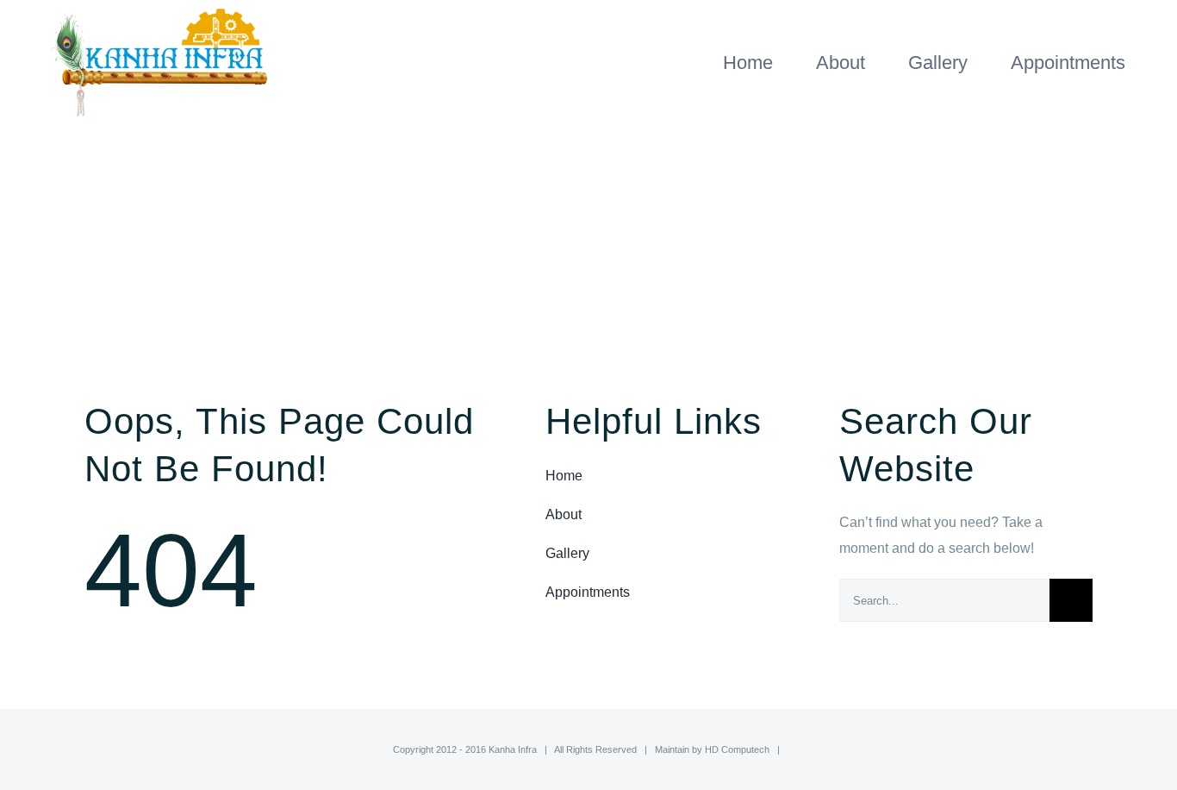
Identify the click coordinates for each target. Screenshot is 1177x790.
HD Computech (737, 749)
